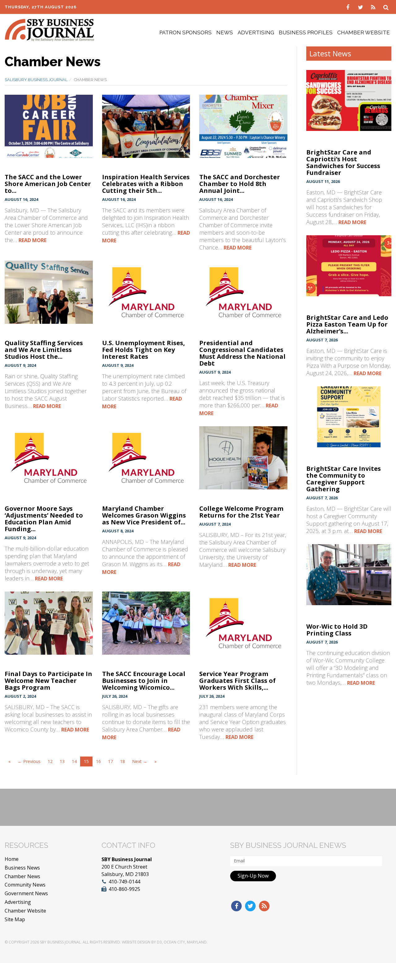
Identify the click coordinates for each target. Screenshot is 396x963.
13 (62, 761)
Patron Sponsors (185, 32)
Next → (139, 761)
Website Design (136, 942)
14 (74, 761)
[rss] (374, 7)
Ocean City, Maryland (185, 942)
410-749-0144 (124, 881)
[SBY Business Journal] (49, 29)
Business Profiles (306, 32)
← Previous (29, 761)
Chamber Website (363, 32)
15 (86, 761)
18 (122, 761)
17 (110, 761)
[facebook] (348, 7)
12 (50, 761)
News (224, 32)
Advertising (256, 32)
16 (98, 761)
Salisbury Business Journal (36, 79)
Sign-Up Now (253, 875)
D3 (159, 942)
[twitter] (361, 7)
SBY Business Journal (60, 942)
